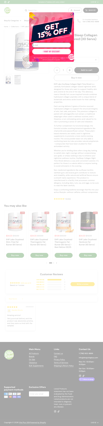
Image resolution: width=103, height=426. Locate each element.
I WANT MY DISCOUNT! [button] (51, 51)
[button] (71, 14)
